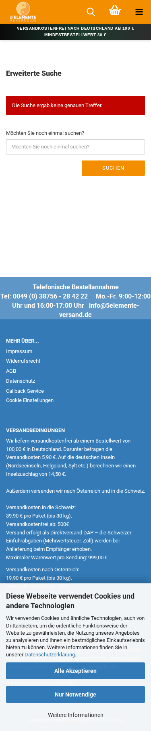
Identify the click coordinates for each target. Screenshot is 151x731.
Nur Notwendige (75, 694)
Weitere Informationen (75, 715)
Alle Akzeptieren (75, 671)
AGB (11, 371)
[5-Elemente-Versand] (20, 12)
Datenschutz (20, 381)
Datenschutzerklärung (50, 655)
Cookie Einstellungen (30, 400)
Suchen (113, 168)
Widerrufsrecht (23, 361)
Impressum (19, 351)
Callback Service (25, 391)
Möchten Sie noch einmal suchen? (45, 133)
